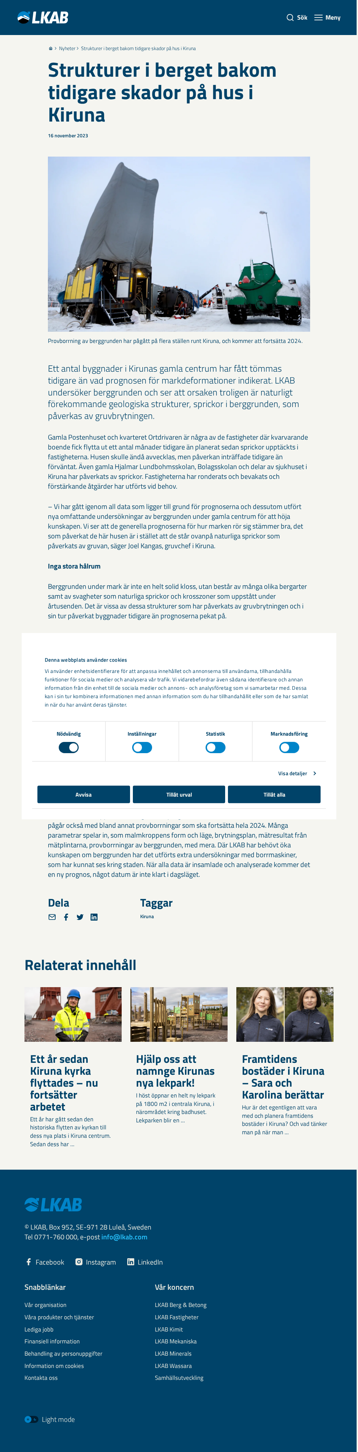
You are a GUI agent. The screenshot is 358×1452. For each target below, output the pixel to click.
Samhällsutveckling (179, 1378)
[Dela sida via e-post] (52, 917)
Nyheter (67, 48)
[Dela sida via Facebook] (66, 917)
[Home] (50, 48)
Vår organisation (45, 1305)
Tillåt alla (274, 794)
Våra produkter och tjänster (59, 1317)
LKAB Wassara (173, 1366)
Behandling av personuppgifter (63, 1353)
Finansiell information (52, 1341)
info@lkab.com (124, 1236)
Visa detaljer (292, 773)
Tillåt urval (179, 794)
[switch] (142, 747)
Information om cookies (54, 1366)
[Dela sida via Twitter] (80, 917)
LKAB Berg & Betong (181, 1305)
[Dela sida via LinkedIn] (94, 917)
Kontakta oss (41, 1378)
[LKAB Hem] (42, 17)
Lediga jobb (38, 1329)
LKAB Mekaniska (176, 1341)
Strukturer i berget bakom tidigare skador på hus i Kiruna (138, 48)
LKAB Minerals (173, 1353)
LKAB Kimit (169, 1329)
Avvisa (84, 794)
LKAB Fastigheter (177, 1317)
